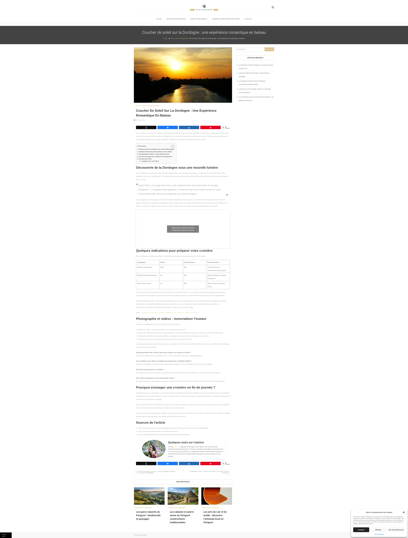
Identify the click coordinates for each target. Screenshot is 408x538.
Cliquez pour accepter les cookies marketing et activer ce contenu (182, 229)
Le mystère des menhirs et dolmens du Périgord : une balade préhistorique (256, 98)
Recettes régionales (199, 19)
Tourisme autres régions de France (226, 19)
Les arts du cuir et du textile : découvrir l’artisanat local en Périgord (255, 90)
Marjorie (176, 447)
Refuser (378, 530)
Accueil (159, 19)
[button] (404, 512)
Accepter (361, 530)
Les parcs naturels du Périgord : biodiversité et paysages (148, 515)
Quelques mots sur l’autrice (150, 161)
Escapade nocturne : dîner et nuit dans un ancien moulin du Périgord (209, 472)
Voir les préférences (396, 530)
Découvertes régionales (176, 19)
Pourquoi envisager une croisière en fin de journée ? (155, 156)
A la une (137, 106)
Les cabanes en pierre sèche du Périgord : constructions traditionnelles (252, 82)
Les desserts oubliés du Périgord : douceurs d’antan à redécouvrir (256, 66)
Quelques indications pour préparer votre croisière (155, 151)
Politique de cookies (379, 534)
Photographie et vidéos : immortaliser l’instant (154, 154)
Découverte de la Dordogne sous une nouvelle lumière (156, 149)
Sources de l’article (145, 159)
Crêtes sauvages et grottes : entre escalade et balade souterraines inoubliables (156, 472)
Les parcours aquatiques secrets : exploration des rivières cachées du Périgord (169, 313)
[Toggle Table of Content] (171, 146)
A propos (248, 19)
